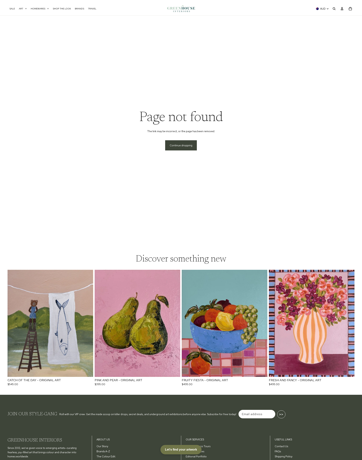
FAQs (278, 451)
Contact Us (281, 446)
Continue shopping (181, 145)
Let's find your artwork (181, 449)
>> (281, 414)
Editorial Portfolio (196, 456)
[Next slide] (87, 323)
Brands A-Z (103, 451)
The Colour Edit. (106, 456)
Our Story (102, 446)
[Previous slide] (13, 323)
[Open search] (334, 9)
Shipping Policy (283, 456)
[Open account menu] (342, 9)
